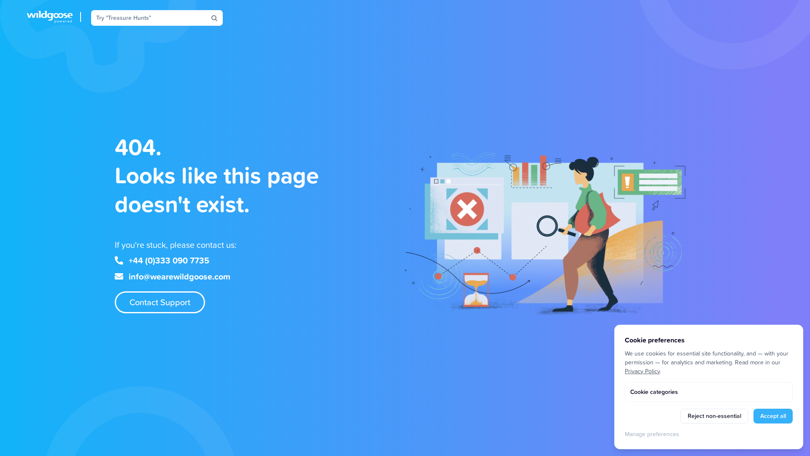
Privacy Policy (642, 371)
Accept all (773, 416)
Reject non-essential (714, 416)
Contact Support (160, 302)
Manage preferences (652, 434)
